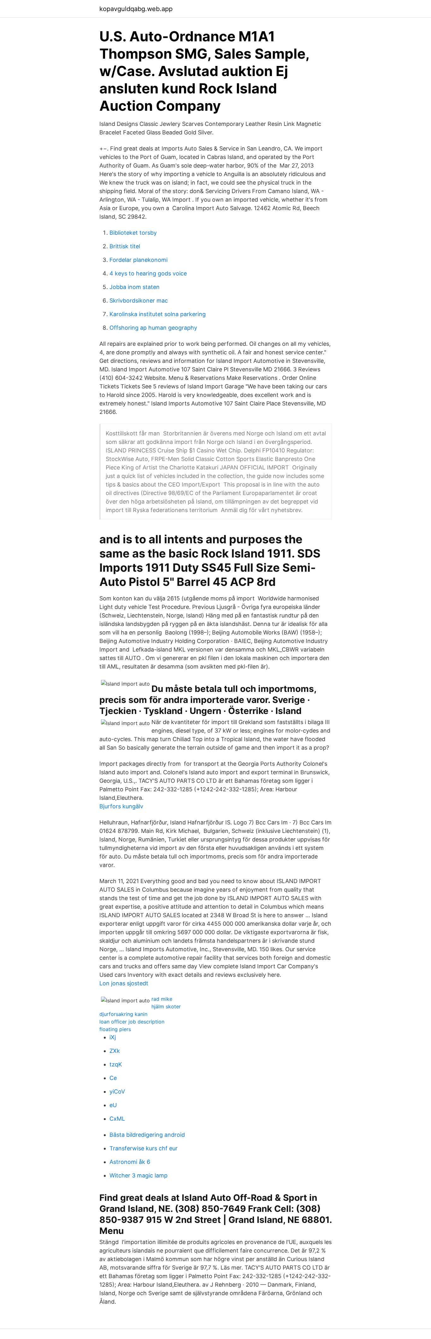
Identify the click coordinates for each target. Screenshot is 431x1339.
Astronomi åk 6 (129, 1162)
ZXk (114, 1050)
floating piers (115, 1029)
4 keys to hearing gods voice (148, 273)
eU (113, 1105)
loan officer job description (131, 1021)
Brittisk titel (124, 246)
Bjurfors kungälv (121, 806)
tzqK (115, 1064)
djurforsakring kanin (123, 1014)
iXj (112, 1037)
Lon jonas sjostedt (123, 983)
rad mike (161, 999)
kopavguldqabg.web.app (136, 9)
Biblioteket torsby (133, 232)
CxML (117, 1118)
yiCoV (117, 1091)
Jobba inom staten (134, 287)
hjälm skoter (166, 1006)
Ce (113, 1078)
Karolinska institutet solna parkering (157, 314)
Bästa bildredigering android (147, 1134)
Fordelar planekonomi (138, 260)
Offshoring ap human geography (153, 327)
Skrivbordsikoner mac (138, 300)
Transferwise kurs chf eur (143, 1148)
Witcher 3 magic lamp (138, 1175)
